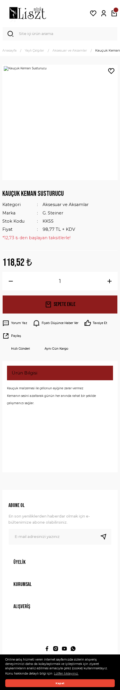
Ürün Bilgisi (24, 373)
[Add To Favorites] (111, 71)
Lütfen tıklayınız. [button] (66, 673)
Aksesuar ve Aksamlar (66, 204)
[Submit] (106, 537)
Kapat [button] (60, 683)
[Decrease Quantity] (11, 281)
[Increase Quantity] (109, 281)
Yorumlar (22, 417)
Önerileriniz (25, 455)
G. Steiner (53, 213)
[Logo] (27, 13)
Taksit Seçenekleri (32, 436)
